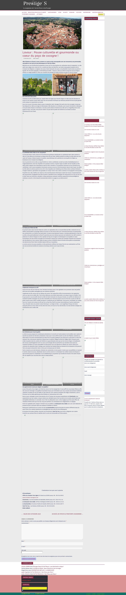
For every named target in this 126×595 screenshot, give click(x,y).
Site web (23, 550)
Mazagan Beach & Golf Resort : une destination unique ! (48, 566)
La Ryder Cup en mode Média (91, 338)
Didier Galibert (36, 58)
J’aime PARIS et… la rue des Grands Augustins (92, 134)
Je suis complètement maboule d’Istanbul (92, 399)
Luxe (59, 12)
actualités (88, 593)
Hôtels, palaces (91, 120)
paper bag (24, 572)
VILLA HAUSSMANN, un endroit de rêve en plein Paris (93, 140)
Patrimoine (86, 12)
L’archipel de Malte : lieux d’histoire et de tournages (47, 568)
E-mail (23, 546)
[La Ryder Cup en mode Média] (89, 345)
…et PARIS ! (39, 14)
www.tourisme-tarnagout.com (30, 497)
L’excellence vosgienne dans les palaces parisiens (94, 152)
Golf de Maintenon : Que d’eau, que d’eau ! (41, 572)
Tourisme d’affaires (28, 14)
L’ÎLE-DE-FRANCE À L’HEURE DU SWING (93, 322)
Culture (78, 12)
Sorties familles (97, 12)
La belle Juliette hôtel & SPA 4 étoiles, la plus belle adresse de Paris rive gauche (94, 170)
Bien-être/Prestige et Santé (37, 12)
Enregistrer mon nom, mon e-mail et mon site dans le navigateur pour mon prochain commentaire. (46, 556)
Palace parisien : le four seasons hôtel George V (93, 164)
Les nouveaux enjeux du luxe (91, 129)
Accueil (24, 12)
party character (25, 574)
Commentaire (25, 523)
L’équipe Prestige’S (101, 593)
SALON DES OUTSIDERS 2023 (31, 514)
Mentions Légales (26, 580)
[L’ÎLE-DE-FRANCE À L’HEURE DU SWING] (89, 329)
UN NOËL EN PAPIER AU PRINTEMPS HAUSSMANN (67, 514)
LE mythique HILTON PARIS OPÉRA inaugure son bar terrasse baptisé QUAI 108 (94, 125)
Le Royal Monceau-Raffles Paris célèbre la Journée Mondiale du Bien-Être (94, 146)
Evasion (71, 12)
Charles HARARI (25, 566)
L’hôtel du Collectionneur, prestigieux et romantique (94, 158)
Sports (65, 12)
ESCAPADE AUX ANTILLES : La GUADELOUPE (42, 570)
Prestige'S (35, 3)
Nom (23, 541)
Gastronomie (52, 12)
